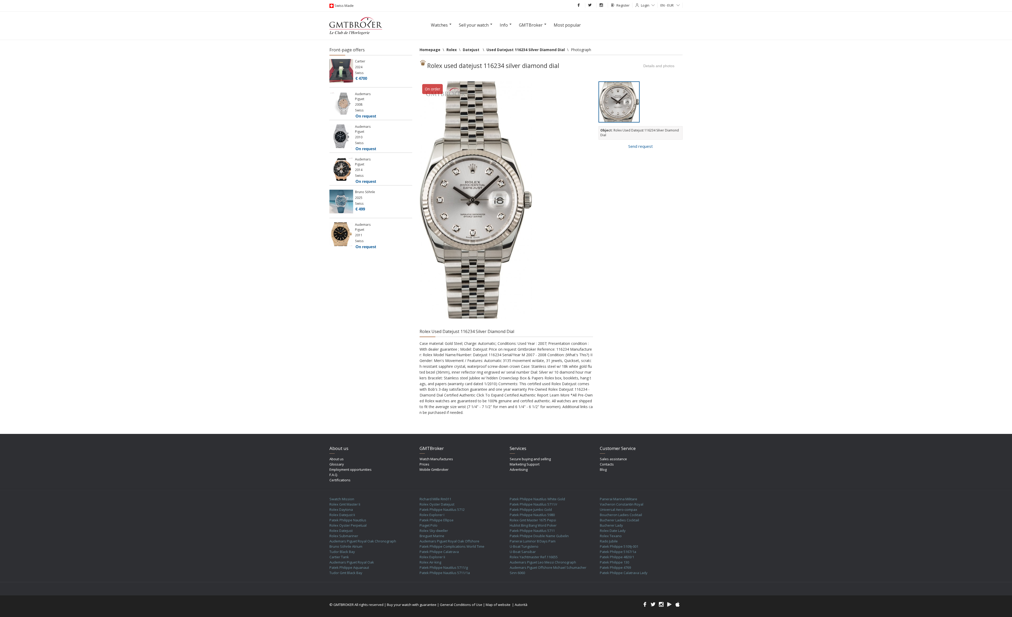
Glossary (336, 464)
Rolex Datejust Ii (342, 514)
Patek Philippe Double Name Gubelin (539, 535)
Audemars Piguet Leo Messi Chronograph (543, 562)
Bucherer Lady (611, 525)
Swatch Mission (341, 499)
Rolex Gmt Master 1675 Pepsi (533, 520)
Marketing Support (524, 464)
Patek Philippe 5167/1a (618, 551)
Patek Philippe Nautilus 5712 (442, 509)
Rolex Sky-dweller (434, 530)
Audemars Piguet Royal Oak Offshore (449, 541)
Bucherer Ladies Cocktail (619, 520)
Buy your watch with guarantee (411, 604)
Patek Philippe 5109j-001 (619, 546)
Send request (640, 146)
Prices (424, 464)
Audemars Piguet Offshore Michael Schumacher (548, 567)
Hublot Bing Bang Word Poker (533, 525)
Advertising (519, 469)
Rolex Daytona (341, 509)
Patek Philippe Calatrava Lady (624, 572)
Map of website (498, 604)
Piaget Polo (428, 525)
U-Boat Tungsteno (524, 546)
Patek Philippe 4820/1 (617, 557)
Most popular (567, 25)
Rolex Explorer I (432, 514)
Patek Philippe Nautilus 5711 (532, 530)
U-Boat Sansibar (523, 551)
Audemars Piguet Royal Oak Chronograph (362, 541)
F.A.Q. (333, 474)
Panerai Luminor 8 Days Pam (533, 541)
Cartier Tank (339, 557)
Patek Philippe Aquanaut (349, 567)
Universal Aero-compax (618, 509)
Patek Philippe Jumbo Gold (531, 509)
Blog (603, 469)
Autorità (521, 604)
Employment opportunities (350, 469)
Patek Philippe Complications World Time (452, 546)
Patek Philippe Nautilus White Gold (537, 499)
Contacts (607, 464)
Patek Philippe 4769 (615, 567)
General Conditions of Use (461, 604)
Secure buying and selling (530, 459)
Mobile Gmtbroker (434, 469)
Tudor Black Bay (342, 551)
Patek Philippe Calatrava (439, 551)
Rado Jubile (609, 541)
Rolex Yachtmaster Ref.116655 (534, 557)
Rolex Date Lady (613, 530)
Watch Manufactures (436, 459)
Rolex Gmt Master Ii (344, 504)
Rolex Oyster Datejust (437, 504)
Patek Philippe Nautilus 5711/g (444, 567)
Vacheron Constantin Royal (621, 504)
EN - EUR (667, 5)
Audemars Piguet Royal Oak (351, 562)
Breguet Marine (432, 535)
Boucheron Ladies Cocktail (621, 514)
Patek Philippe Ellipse (437, 520)
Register (623, 5)
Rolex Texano (611, 535)
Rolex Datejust (341, 530)
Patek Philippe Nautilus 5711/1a (445, 572)
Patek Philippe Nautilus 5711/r (533, 504)
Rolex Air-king (430, 562)
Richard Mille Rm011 (435, 499)
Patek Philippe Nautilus (347, 520)
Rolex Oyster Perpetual (348, 525)
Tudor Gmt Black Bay (345, 572)
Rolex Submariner (343, 535)
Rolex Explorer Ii (432, 557)
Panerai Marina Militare (618, 499)
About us (336, 459)
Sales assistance (613, 459)
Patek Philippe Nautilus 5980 (532, 514)
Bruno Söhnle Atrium (345, 546)
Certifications (340, 480)
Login (645, 5)
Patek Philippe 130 (614, 562)
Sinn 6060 (517, 572)
